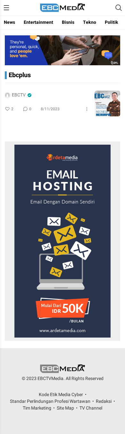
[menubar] (6, 7)
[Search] (118, 7)
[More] (86, 109)
